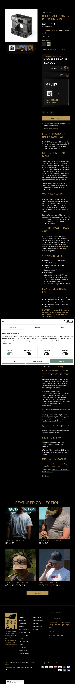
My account (37, 618)
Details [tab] (37, 327)
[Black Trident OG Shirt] (20, 523)
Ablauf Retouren (24, 632)
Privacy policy (29, 667)
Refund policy (20, 667)
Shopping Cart (38, 621)
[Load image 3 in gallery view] (24, 48)
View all (37, 593)
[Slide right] (35, 48)
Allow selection (37, 361)
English (13, 682)
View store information (51, 128)
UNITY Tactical (47, 12)
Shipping (36, 624)
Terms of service (10, 670)
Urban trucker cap (48, 582)
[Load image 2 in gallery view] (18, 48)
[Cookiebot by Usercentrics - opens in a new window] (65, 321)
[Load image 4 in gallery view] (30, 48)
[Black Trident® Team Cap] (20, 565)
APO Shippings (24, 641)
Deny (13, 361)
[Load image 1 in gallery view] (12, 48)
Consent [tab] (13, 327)
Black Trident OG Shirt (16, 540)
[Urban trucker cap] (54, 565)
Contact (22, 638)
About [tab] (62, 327)
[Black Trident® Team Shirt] (54, 523)
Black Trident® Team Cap (16, 582)
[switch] (28, 353)
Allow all (61, 361)
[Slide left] (7, 48)
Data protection (24, 635)
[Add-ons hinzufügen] (58, 93)
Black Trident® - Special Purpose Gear (19, 662)
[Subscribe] (69, 618)
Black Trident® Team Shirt (51, 540)
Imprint (21, 618)
